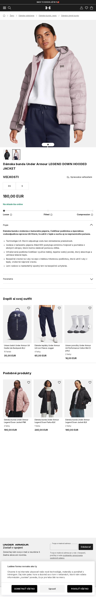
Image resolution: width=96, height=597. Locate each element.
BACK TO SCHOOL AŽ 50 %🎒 (48, 2)
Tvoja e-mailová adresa (61, 543)
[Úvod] (4, 16)
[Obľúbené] (86, 7)
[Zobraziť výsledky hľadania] (9, 7)
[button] (48, 144)
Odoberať (86, 547)
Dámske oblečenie (26, 16)
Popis (5, 225)
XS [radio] (9, 186)
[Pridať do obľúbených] (29, 308)
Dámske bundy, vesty (48, 16)
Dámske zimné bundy (70, 16)
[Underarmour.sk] (48, 7)
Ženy (12, 16)
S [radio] (22, 186)
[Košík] (91, 7)
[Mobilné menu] (4, 7)
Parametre (8, 279)
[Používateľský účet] (81, 7)
